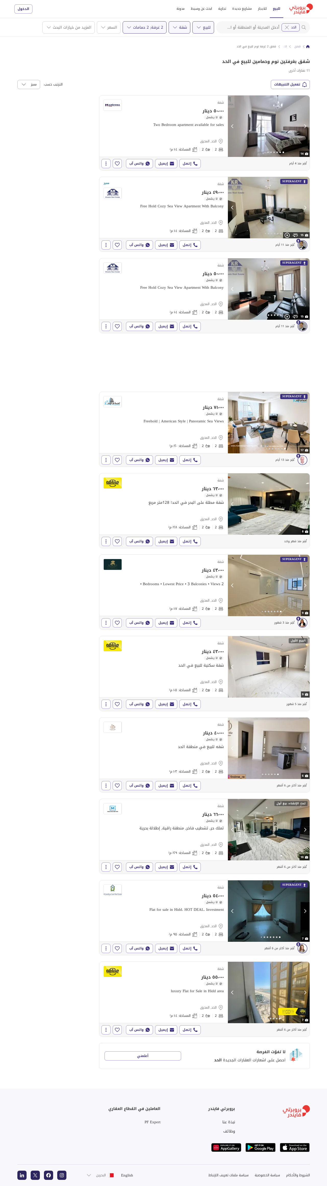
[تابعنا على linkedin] (22, 1175)
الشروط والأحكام (298, 1175)
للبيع (276, 8)
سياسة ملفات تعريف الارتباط (228, 1175)
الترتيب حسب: (53, 84)
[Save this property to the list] (117, 163)
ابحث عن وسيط (201, 8)
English (127, 1175)
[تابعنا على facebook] (48, 1175)
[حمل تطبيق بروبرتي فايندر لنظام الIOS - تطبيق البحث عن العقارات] (295, 1147)
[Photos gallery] (269, 126)
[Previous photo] (232, 126)
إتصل (187, 163)
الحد (293, 27)
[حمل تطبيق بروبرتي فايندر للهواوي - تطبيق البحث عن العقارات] (226, 1147)
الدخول (23, 9)
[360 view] (295, 235)
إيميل (163, 163)
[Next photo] (305, 126)
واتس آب (136, 163)
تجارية (222, 8)
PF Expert (152, 1122)
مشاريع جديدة (242, 8)
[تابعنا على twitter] (35, 1175)
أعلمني (142, 1056)
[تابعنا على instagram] (61, 1175)
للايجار (262, 8)
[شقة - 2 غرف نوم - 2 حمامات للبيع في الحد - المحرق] (204, 132)
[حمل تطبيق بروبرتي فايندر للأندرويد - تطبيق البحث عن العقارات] (261, 1147)
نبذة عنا (228, 1122)
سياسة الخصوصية (267, 1175)
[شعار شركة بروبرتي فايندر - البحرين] (301, 9)
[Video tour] (287, 235)
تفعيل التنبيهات (287, 84)
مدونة (181, 8)
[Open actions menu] (106, 163)
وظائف (229, 1131)
